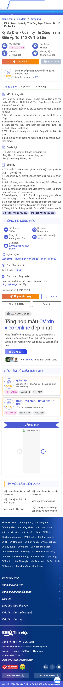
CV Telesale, (37, 561)
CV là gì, (47, 532)
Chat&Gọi (53, 61)
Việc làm (25, 86)
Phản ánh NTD (16, 304)
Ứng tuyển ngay (10, 284)
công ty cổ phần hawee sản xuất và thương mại (34, 72)
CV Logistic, (8, 566)
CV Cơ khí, (23, 546)
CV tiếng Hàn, (9, 527)
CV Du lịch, (7, 561)
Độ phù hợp (40, 86)
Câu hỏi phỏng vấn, (12, 537)
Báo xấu (47, 304)
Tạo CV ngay (14, 351)
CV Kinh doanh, (46, 537)
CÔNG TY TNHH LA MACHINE (29, 407)
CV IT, (4, 542)
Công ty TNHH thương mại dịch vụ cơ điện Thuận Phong (36, 385)
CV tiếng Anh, (26, 522)
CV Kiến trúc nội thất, (43, 551)
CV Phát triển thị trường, (44, 556)
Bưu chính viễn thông (26, 258)
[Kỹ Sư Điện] (9, 383)
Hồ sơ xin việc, (9, 522)
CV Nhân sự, (16, 542)
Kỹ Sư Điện (21, 380)
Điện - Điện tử (48, 258)
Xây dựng (7, 258)
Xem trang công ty (24, 77)
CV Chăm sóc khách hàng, (15, 556)
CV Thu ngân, (22, 561)
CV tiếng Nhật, (25, 527)
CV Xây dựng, (9, 546)
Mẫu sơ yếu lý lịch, (31, 532)
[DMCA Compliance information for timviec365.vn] (22, 667)
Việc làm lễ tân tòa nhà (43, 501)
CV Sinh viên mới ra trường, (16, 551)
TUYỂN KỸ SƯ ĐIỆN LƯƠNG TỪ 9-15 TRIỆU (35, 403)
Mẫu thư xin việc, (10, 532)
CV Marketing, (48, 542)
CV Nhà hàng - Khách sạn (29, 566)
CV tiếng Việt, (42, 522)
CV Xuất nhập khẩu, (40, 546)
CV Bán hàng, (32, 542)
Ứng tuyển (22, 61)
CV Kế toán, (30, 537)
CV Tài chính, (53, 561)
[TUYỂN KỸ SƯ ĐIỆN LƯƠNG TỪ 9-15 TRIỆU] (9, 404)
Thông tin (8, 86)
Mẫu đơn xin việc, (45, 527)
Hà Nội (18, 269)
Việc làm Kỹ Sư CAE (14, 509)
